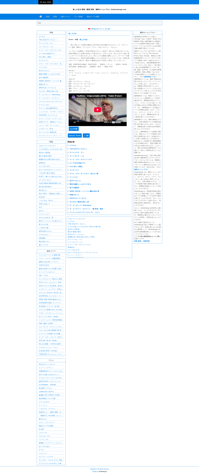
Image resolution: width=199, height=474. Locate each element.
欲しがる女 (73, 33)
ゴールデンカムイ (45, 180)
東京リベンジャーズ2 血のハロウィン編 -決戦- (51, 221)
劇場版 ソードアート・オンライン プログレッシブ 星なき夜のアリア (50, 443)
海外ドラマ (65, 17)
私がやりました (75, 180)
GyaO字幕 (74, 129)
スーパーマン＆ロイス (47, 272)
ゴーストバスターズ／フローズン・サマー (85, 212)
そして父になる (73, 250)
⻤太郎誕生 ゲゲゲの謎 (47, 398)
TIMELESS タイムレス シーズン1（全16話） (51, 354)
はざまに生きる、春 (46, 217)
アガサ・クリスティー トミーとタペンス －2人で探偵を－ (50, 313)
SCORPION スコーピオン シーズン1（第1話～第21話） (51, 296)
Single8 (42, 197)
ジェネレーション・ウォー (48, 347)
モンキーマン (74, 170)
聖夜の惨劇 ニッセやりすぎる (80, 184)
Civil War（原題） (76, 166)
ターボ (41, 450)
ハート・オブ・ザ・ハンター (49, 125)
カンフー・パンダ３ (46, 456)
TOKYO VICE (44, 265)
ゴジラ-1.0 (43, 432)
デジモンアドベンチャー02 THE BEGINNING (50, 378)
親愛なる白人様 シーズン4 (48, 262)
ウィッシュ (43, 405)
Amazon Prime (75, 135)
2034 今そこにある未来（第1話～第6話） (50, 286)
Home (71, 39)
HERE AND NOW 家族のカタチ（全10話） (50, 299)
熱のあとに (43, 190)
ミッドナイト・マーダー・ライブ (51, 112)
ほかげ (41, 211)
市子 (40, 207)
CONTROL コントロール (48, 115)
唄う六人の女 (44, 224)
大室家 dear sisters (46, 391)
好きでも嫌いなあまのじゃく (49, 374)
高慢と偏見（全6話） (46, 323)
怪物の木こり (74, 195)
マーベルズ (74, 177)
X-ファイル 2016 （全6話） (49, 316)
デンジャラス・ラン (77, 152)
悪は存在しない (44, 241)
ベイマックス (44, 439)
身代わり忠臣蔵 (73, 229)
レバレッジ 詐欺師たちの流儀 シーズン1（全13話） (50, 333)
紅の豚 (41, 429)
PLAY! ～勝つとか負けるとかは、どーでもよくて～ (51, 176)
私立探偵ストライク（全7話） (50, 306)
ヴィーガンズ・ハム (77, 156)
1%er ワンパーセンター (76, 219)
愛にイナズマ (44, 245)
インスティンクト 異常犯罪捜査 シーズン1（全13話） (50, 320)
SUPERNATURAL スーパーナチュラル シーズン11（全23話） (50, 303)
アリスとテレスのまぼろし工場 (50, 463)
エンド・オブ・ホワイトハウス (81, 159)
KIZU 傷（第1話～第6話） (48, 340)
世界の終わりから (45, 231)
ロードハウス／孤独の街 (47, 132)
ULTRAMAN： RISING (47, 385)
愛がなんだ (43, 419)
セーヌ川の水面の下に (78, 163)
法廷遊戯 (42, 238)
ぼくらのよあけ (44, 446)
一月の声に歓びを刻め (47, 173)
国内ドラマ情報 (93, 17)
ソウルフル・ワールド (47, 409)
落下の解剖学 (74, 187)
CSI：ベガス (43, 275)
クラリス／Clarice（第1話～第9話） (50, 292)
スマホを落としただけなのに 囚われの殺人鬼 (84, 226)
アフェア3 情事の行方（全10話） (51, 310)
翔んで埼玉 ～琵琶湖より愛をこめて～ (50, 193)
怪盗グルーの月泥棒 (46, 426)
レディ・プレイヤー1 (46, 422)
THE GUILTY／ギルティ (78, 149)
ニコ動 (86, 135)
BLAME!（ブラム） (46, 388)
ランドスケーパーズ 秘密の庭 (49, 255)
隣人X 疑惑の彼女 (74, 232)
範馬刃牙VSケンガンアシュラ (49, 381)
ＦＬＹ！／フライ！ (75, 255)
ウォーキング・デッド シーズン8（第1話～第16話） (51, 327)
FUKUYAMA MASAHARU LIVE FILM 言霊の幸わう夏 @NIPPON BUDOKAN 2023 (51, 183)
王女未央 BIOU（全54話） (48, 351)
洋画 (47, 17)
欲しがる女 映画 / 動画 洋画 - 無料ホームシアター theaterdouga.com (99, 9)
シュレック (43, 453)
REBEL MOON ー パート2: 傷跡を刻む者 (84, 191)
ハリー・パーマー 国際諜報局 (49, 258)
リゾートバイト (44, 214)
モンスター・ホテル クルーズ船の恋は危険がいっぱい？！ (50, 460)
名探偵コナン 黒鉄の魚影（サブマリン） (51, 412)
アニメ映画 (78, 17)
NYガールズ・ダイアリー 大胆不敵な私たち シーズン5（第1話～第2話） (50, 282)
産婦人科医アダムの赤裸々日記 (50, 268)
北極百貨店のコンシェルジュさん (51, 371)
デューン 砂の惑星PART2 (48, 108)
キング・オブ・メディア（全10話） (50, 337)
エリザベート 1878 (46, 129)
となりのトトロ (44, 436)
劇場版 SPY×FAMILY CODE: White (49, 395)
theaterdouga (103, 471)
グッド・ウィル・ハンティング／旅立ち (51, 118)
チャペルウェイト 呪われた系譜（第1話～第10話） (50, 279)
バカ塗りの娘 (44, 228)
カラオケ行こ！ (44, 234)
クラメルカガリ (44, 402)
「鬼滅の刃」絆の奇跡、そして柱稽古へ (51, 415)
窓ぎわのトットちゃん (76, 234)
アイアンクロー (44, 105)
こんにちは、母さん (46, 200)
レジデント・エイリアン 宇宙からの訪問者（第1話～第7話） (50, 289)
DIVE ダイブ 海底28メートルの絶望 (51, 122)
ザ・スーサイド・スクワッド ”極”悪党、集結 (86, 209)
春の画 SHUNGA (45, 187)
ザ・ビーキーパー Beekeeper (81, 205)
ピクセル (73, 145)
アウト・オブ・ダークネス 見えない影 (84, 173)
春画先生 (71, 247)
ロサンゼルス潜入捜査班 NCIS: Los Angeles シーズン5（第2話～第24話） (50, 330)
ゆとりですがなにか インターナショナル (82, 252)
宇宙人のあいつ (44, 204)
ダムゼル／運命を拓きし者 (79, 202)
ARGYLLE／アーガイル (78, 198)
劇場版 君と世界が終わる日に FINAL (81, 237)
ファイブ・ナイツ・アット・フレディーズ (51, 135)
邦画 (55, 17)
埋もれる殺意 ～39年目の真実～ (50, 344)
